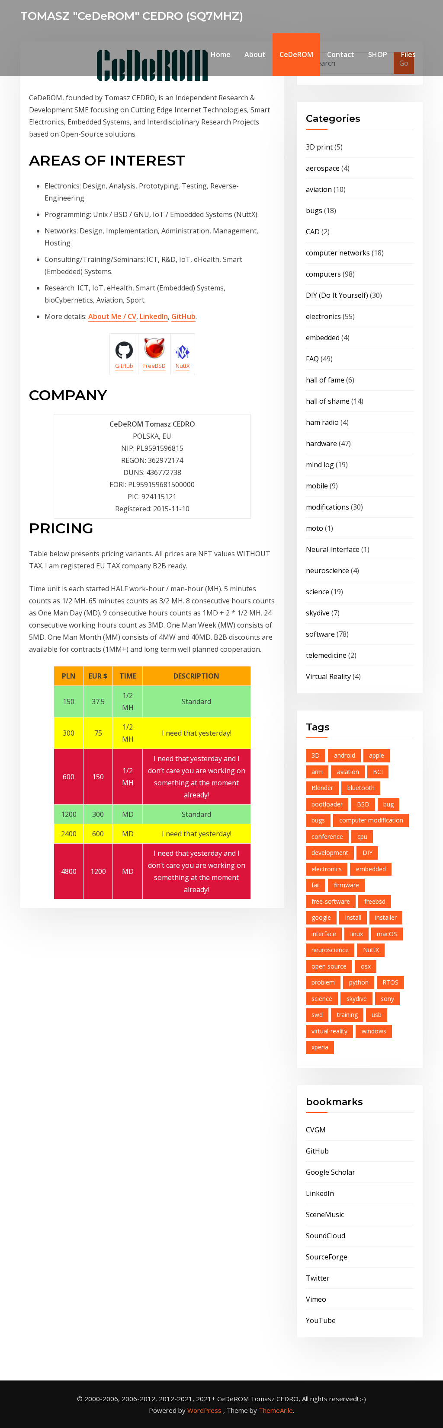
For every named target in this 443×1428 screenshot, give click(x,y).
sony (387, 998)
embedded (323, 337)
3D (315, 755)
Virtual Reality (328, 676)
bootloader (327, 804)
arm (317, 772)
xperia (319, 1047)
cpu (362, 836)
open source (329, 966)
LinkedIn (154, 316)
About (255, 54)
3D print (319, 147)
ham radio (322, 422)
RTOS (390, 982)
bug (388, 804)
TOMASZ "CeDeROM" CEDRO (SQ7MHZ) (131, 15)
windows (374, 1031)
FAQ (312, 358)
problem (323, 982)
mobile (317, 486)
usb (377, 1014)
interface (323, 934)
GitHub (183, 316)
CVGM (316, 1130)
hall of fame (325, 380)
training (347, 1014)
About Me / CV (112, 316)
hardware (321, 443)
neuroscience (327, 570)
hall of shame (328, 401)
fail (315, 885)
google (321, 917)
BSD (363, 804)
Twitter (318, 1278)
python (359, 982)
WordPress (204, 1410)
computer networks (338, 253)
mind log (320, 464)
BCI (378, 772)
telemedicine (326, 655)
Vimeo (316, 1299)
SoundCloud (325, 1235)
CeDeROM (296, 54)
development (329, 852)
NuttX (371, 950)
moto (314, 528)
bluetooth (361, 788)
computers (323, 274)
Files (408, 54)
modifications (327, 507)
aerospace (323, 168)
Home (221, 54)
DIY (367, 852)
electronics (323, 316)
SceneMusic (325, 1214)
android (344, 755)
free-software (330, 901)
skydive (318, 613)
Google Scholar (330, 1172)
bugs (314, 210)
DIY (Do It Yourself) (337, 295)
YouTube (321, 1320)
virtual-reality (329, 1031)
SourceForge (326, 1257)
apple (376, 755)
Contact (340, 54)
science (317, 591)
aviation (319, 189)
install (353, 917)
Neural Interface (333, 549)
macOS (387, 934)
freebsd (374, 901)
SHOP (377, 54)
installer (386, 917)
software (320, 634)
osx (366, 966)
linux (356, 934)
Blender (322, 788)
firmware (346, 885)
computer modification (371, 820)
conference (327, 836)
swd (317, 1014)
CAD (313, 231)
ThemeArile (276, 1410)
